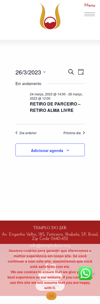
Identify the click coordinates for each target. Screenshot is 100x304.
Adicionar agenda (47, 150)
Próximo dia (72, 133)
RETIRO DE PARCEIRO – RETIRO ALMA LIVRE (55, 107)
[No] (93, 274)
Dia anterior (28, 133)
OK (51, 296)
